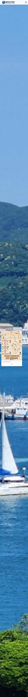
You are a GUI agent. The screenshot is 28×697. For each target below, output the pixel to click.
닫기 (12, 364)
